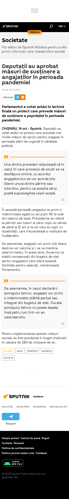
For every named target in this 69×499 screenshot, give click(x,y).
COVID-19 (8, 357)
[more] (63, 199)
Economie (39, 406)
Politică (7, 406)
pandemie (47, 350)
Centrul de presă (30, 438)
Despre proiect (10, 438)
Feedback (41, 453)
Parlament (32, 350)
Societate (8, 350)
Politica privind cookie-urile (18, 453)
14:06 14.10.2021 (11, 89)
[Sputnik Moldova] (11, 27)
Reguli (45, 438)
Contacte (7, 443)
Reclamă (19, 443)
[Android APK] (13, 463)
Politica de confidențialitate (18, 448)
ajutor (20, 350)
